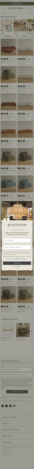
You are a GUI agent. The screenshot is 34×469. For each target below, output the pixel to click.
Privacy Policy (10, 258)
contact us (11, 254)
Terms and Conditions (21, 258)
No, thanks (17, 266)
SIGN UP (17, 263)
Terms (15, 254)
